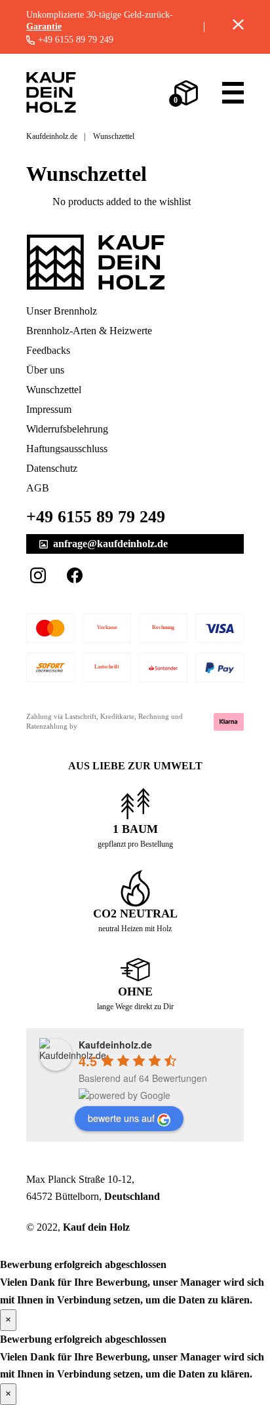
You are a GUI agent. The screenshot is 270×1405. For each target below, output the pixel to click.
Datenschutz (51, 468)
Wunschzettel (53, 389)
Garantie (44, 26)
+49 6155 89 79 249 (75, 40)
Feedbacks (48, 350)
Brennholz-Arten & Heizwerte (89, 330)
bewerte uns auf (121, 1118)
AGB (37, 487)
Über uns (45, 369)
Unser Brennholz (61, 311)
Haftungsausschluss (66, 448)
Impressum (48, 409)
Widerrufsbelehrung (67, 428)
